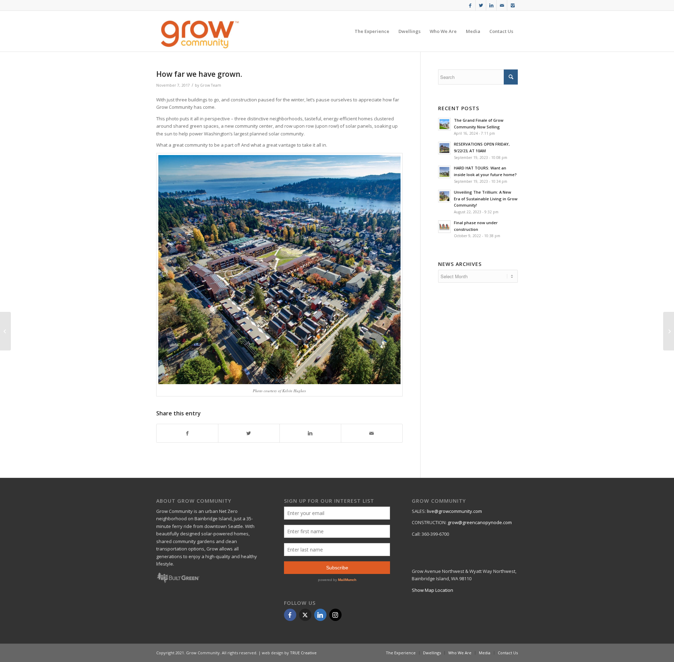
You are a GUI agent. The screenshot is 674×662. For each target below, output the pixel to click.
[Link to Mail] (502, 5)
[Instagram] (335, 615)
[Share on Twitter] (248, 433)
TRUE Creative (303, 652)
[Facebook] (290, 615)
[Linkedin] (320, 615)
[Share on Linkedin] (310, 433)
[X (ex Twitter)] (305, 615)
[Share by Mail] (371, 433)
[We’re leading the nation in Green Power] (668, 331)
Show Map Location (432, 590)
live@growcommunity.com (454, 511)
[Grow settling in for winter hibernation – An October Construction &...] (5, 331)
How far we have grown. (199, 74)
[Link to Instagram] (512, 5)
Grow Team (210, 85)
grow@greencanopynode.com (480, 522)
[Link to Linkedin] (491, 5)
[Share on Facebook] (187, 433)
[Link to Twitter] (481, 5)
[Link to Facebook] (470, 5)
